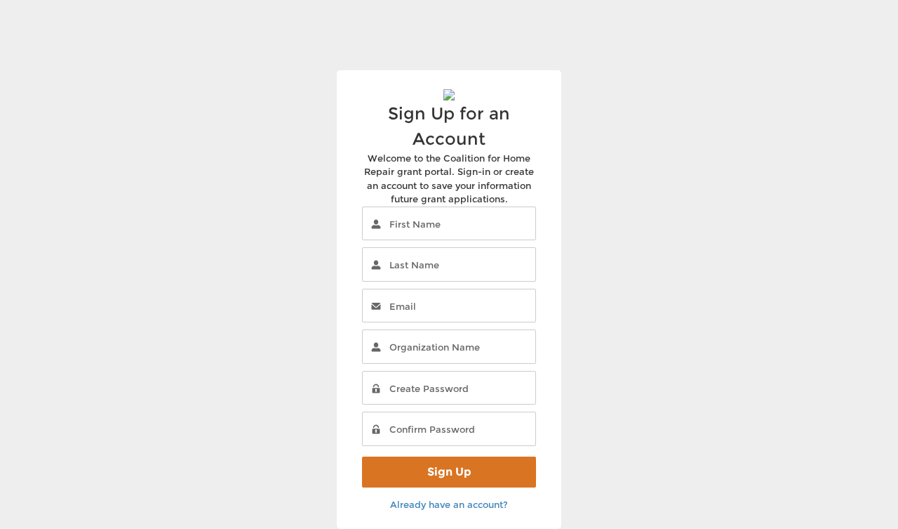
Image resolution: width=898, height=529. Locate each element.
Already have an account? (449, 504)
